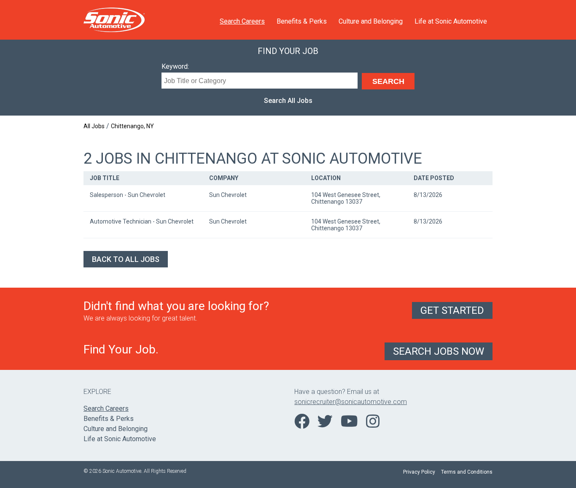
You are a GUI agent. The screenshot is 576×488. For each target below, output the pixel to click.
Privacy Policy (419, 472)
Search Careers (242, 21)
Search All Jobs (288, 101)
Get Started (452, 310)
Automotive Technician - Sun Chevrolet (142, 221)
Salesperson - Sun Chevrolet (127, 194)
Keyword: (175, 66)
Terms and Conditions (467, 472)
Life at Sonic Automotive (451, 21)
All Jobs (94, 126)
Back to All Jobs (125, 259)
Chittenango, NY (132, 126)
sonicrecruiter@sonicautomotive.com (350, 402)
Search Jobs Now (438, 351)
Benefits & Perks (302, 21)
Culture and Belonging (371, 21)
